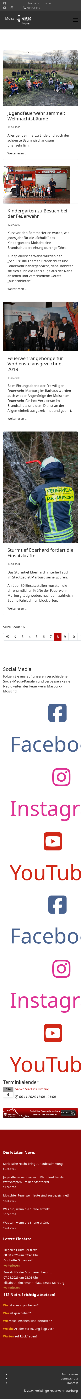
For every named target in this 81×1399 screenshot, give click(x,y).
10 (73, 636)
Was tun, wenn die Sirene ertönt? (26, 1211)
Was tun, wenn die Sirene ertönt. (26, 1225)
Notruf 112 (33, 8)
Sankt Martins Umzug (32, 1089)
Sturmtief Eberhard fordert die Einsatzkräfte (40, 552)
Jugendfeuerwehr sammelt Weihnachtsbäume (36, 115)
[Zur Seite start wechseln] (7, 637)
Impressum (70, 1374)
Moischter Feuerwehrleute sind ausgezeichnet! (36, 1197)
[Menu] (75, 20)
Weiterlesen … (17, 153)
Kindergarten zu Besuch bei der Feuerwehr (37, 213)
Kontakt (72, 1383)
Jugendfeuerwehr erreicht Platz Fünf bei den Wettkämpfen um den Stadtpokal (34, 1182)
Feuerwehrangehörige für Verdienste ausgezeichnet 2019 (35, 363)
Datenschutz (69, 1379)
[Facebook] (4, 3)
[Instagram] (12, 8)
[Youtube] (4, 8)
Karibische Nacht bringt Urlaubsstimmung (33, 1166)
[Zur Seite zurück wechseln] (15, 637)
